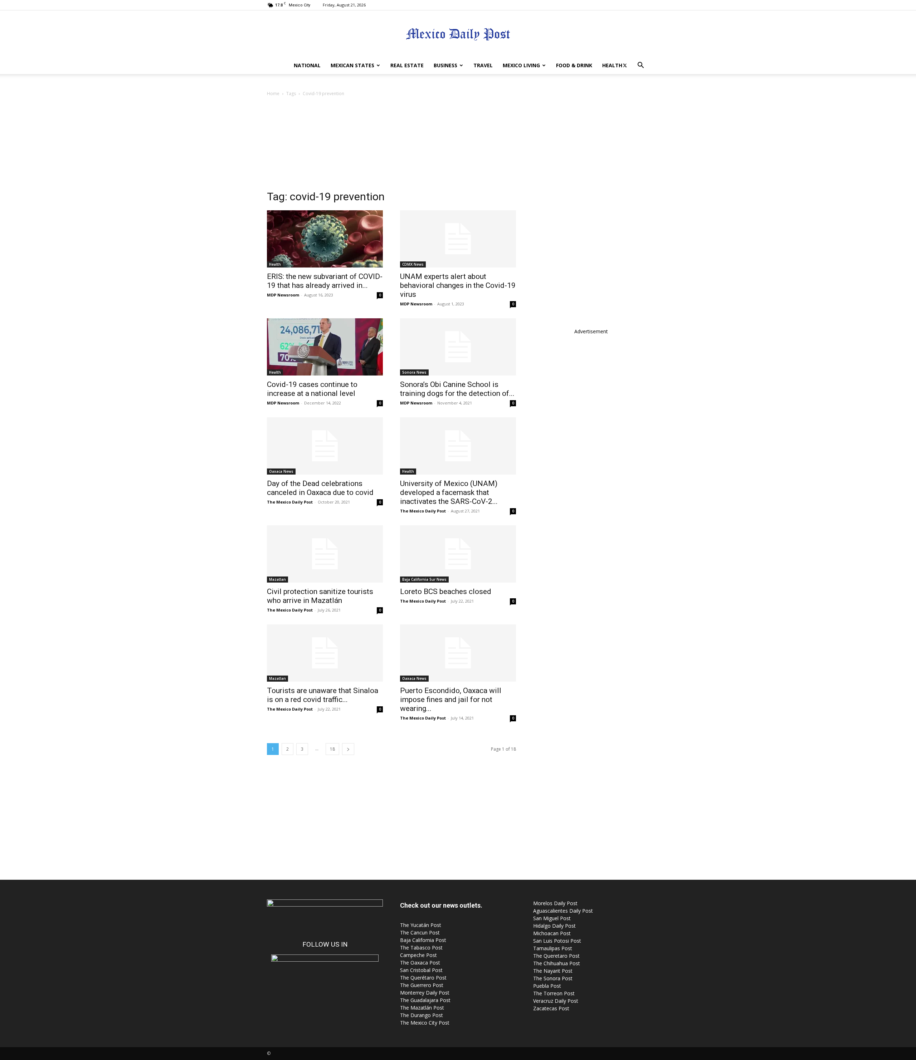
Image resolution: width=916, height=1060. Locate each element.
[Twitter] (624, 65)
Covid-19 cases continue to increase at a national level (312, 389)
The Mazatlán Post (422, 1007)
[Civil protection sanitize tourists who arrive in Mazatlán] (325, 554)
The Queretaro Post (556, 955)
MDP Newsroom (283, 295)
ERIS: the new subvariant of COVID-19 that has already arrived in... (325, 281)
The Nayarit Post (552, 970)
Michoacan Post (552, 933)
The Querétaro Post (423, 977)
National (307, 65)
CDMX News (413, 264)
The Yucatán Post (420, 925)
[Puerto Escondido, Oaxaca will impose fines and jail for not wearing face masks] (458, 653)
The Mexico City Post (424, 1022)
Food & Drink (574, 65)
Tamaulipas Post (552, 948)
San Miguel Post (552, 918)
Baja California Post (423, 940)
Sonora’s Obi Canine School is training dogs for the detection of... (457, 389)
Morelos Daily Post (555, 903)
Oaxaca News (281, 471)
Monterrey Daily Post (424, 992)
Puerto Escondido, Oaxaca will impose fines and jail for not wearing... (450, 699)
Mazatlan (277, 579)
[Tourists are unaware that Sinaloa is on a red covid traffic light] (325, 653)
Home (273, 93)
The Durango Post (421, 1015)
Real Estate (407, 65)
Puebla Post (547, 985)
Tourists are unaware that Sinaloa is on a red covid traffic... (322, 695)
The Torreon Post (554, 993)
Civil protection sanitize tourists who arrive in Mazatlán (320, 596)
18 (332, 749)
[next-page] (348, 749)
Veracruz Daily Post (555, 1000)
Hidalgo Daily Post (554, 925)
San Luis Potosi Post (557, 940)
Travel (483, 65)
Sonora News (414, 372)
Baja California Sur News (424, 579)
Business (445, 65)
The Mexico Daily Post (290, 502)
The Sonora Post (552, 978)
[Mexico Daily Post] (458, 34)
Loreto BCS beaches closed (445, 591)
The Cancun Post (420, 932)
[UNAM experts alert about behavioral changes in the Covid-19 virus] (458, 239)
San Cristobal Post (421, 970)
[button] (640, 66)
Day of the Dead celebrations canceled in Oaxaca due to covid (320, 488)
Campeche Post (418, 955)
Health (612, 65)
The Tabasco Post (421, 947)
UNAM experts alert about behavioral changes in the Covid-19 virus (458, 285)
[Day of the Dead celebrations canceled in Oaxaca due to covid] (325, 446)
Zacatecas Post (551, 1008)
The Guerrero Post (421, 985)
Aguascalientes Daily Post (563, 910)
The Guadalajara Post (425, 1000)
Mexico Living (521, 65)
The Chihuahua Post (556, 963)
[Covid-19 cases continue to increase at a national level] (325, 347)
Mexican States (352, 65)
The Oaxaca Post (420, 962)
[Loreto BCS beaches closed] (458, 554)
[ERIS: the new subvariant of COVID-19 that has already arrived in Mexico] (325, 239)
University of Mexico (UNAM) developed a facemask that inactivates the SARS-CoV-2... (449, 492)
